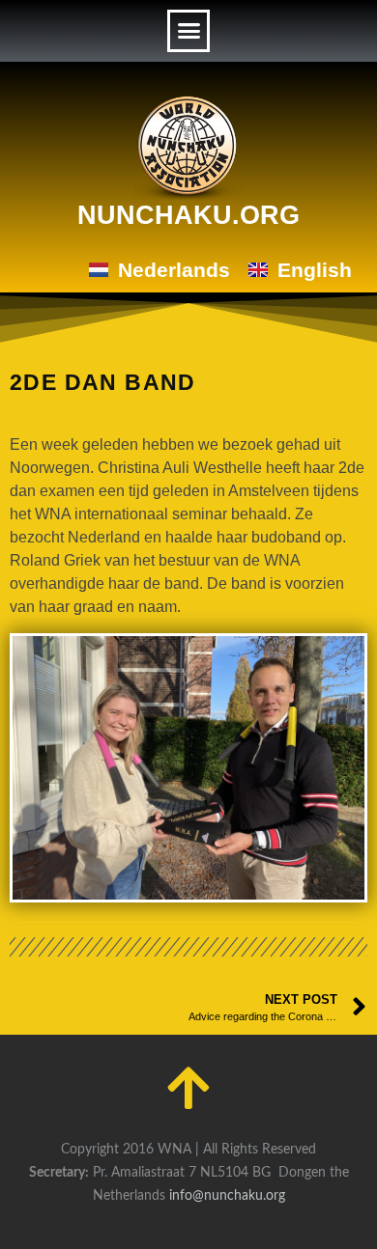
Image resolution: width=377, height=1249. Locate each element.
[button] (188, 31)
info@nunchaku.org (227, 1196)
